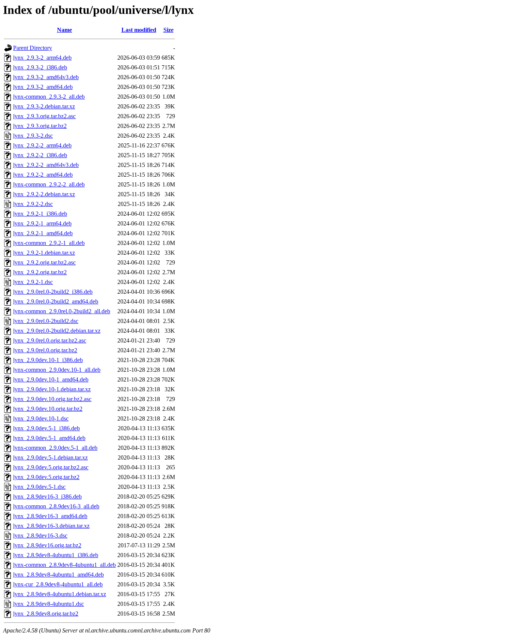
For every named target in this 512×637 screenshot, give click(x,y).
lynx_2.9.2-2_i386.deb (40, 155)
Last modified (138, 30)
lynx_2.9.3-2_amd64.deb (43, 87)
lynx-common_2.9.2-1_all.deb (49, 243)
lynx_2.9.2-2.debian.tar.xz (44, 194)
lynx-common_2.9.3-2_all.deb (49, 96)
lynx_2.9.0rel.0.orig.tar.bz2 (45, 350)
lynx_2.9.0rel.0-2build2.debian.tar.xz (56, 331)
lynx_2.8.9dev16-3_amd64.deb (50, 516)
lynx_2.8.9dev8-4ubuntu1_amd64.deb (58, 574)
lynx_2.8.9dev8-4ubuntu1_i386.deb (55, 555)
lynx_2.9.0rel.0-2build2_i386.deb (53, 291)
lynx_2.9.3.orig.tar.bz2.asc (44, 116)
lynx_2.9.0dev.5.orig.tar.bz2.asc (50, 467)
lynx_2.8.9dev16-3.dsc (40, 535)
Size (168, 30)
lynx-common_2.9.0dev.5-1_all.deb (55, 448)
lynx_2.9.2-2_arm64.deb (42, 145)
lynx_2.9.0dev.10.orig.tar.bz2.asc (52, 399)
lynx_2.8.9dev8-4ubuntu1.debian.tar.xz (59, 594)
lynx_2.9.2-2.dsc (33, 204)
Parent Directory (32, 48)
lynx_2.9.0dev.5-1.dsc (39, 487)
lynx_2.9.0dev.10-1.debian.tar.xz (52, 389)
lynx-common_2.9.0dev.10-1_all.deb (56, 370)
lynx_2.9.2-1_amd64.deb (43, 233)
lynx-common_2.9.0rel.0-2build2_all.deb (61, 311)
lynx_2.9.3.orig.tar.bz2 (40, 126)
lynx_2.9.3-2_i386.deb (40, 67)
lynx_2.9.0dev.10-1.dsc (41, 418)
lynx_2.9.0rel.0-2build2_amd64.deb (55, 301)
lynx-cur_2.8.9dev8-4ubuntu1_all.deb (58, 584)
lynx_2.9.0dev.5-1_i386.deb (46, 428)
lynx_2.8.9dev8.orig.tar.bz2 (45, 613)
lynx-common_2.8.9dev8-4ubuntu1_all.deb (64, 565)
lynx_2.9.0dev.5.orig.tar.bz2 (46, 477)
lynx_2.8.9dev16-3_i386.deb (47, 496)
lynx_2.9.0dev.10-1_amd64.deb (50, 379)
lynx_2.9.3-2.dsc (33, 135)
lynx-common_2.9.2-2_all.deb (49, 184)
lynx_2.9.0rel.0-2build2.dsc (45, 321)
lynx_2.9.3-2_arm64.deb (42, 57)
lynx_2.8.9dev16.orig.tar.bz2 (47, 545)
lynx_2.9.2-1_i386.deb (40, 213)
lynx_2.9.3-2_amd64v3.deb (46, 77)
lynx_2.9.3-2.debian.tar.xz (44, 106)
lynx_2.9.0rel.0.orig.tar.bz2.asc (49, 340)
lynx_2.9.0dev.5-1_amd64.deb (49, 438)
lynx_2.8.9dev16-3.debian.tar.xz (51, 526)
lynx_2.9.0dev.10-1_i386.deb (48, 360)
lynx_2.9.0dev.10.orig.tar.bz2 (47, 409)
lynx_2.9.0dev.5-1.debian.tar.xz (50, 457)
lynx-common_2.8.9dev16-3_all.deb (56, 506)
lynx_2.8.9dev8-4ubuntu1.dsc (48, 604)
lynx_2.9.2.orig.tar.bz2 (40, 272)
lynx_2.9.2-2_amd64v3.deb (46, 165)
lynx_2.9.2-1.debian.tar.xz (44, 252)
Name (64, 30)
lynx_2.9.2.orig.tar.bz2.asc (44, 262)
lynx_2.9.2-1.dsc (33, 282)
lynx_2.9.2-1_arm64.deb (42, 223)
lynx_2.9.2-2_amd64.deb (43, 174)
